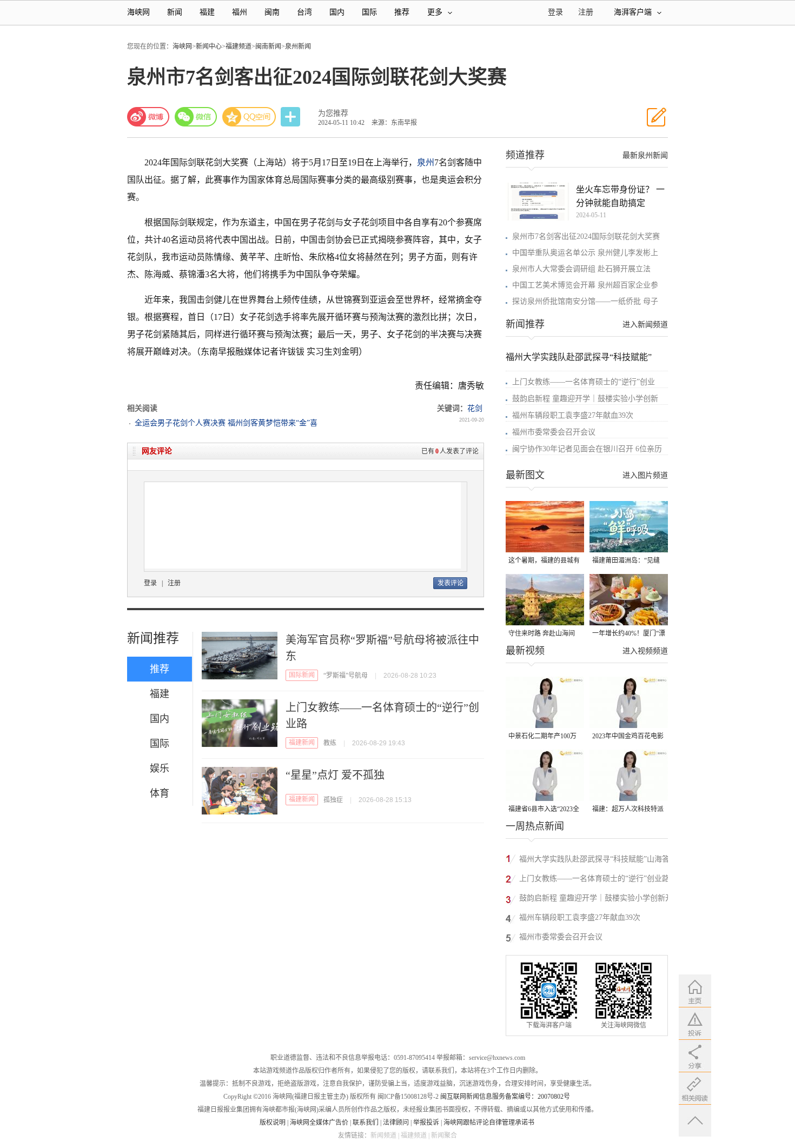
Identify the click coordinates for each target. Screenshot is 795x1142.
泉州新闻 (298, 46)
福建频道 (238, 46)
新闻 (174, 12)
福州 (239, 12)
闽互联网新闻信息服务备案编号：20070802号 (505, 1096)
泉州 (425, 162)
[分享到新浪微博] (148, 116)
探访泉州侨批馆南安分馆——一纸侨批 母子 (585, 301)
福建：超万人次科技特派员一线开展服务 (628, 809)
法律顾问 (396, 1122)
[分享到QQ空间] (249, 116)
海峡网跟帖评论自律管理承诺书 (488, 1122)
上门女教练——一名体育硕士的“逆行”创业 (583, 382)
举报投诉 (426, 1122)
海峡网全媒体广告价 (319, 1122)
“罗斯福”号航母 (345, 675)
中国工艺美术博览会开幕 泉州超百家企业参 (585, 285)
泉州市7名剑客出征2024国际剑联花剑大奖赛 (586, 236)
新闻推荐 (153, 638)
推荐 (401, 12)
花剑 (474, 408)
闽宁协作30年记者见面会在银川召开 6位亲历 (587, 449)
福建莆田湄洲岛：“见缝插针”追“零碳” (626, 561)
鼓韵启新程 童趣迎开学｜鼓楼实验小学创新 (585, 399)
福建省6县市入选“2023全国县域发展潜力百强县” (543, 809)
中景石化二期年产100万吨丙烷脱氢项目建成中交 (544, 737)
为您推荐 (333, 113)
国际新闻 (302, 675)
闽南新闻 (268, 46)
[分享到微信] (196, 116)
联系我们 (366, 1122)
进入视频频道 (645, 651)
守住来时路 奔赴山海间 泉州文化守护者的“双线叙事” (542, 634)
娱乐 (159, 768)
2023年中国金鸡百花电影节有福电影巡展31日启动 (628, 737)
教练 (329, 743)
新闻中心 (209, 46)
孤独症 (333, 800)
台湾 (304, 12)
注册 (585, 12)
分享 (291, 117)
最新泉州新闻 (645, 155)
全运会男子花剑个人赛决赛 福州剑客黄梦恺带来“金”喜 (226, 423)
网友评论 (157, 451)
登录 (150, 583)
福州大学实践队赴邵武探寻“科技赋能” (579, 357)
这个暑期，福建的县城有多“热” (544, 561)
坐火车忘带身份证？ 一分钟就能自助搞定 (620, 196)
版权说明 (273, 1122)
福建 (207, 12)
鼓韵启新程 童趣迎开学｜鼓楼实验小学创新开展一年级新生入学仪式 (596, 899)
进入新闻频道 (645, 324)
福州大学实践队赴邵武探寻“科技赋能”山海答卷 (594, 860)
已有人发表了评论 (450, 451)
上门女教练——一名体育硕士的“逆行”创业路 (594, 878)
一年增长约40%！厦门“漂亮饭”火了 (628, 634)
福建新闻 (302, 742)
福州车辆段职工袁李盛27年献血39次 (572, 415)
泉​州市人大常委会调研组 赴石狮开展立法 (581, 269)
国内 (337, 12)
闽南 (272, 12)
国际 (369, 12)
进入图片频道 (645, 475)
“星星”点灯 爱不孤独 (335, 775)
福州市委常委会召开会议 (553, 432)
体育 (159, 793)
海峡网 (138, 12)
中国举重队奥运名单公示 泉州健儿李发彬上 (585, 253)
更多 (434, 12)
